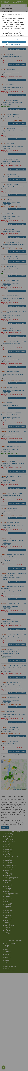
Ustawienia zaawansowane (13, 44)
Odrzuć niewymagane (14, 39)
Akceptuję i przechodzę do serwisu (14, 42)
